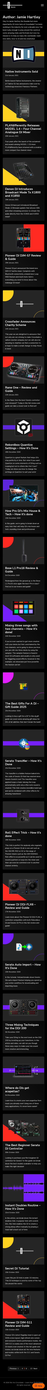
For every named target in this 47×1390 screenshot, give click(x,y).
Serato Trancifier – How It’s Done (23, 762)
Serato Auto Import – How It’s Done (23, 966)
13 (31, 1368)
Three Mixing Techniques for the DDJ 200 (22, 1026)
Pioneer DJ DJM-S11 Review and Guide (18, 1324)
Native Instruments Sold (21, 72)
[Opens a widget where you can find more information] (38, 1386)
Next (35, 1368)
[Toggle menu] (42, 5)
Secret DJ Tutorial (17, 1268)
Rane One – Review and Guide (21, 389)
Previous (13, 1368)
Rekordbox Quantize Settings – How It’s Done (21, 446)
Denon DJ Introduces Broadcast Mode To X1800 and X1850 (23, 192)
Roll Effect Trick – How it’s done (23, 834)
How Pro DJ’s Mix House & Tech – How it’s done (22, 512)
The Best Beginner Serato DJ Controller (22, 1147)
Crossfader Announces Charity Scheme (20, 323)
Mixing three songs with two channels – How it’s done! (21, 629)
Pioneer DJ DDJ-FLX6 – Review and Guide (20, 906)
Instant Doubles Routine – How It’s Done (22, 1207)
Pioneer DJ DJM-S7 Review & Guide (23, 257)
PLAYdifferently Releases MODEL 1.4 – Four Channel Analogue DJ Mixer (23, 129)
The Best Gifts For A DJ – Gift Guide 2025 (22, 705)
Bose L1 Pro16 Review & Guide (21, 569)
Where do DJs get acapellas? (17, 1089)
